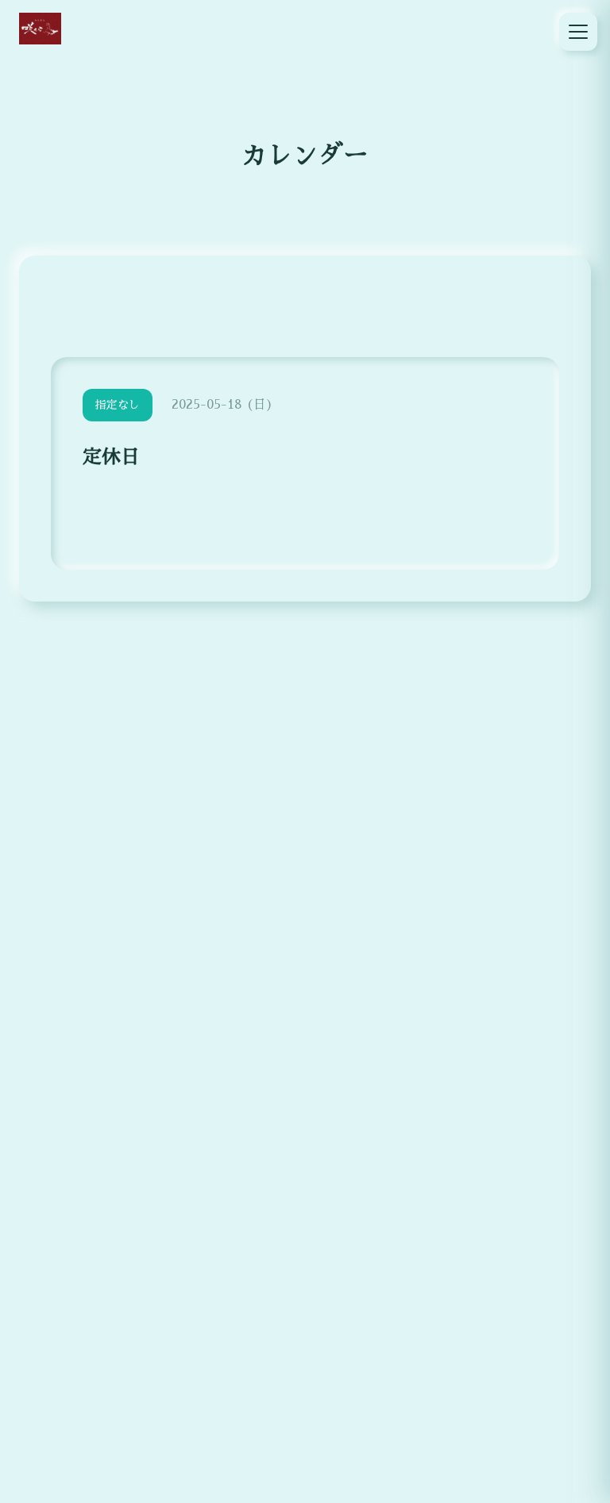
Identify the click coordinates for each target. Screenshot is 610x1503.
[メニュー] (578, 32)
